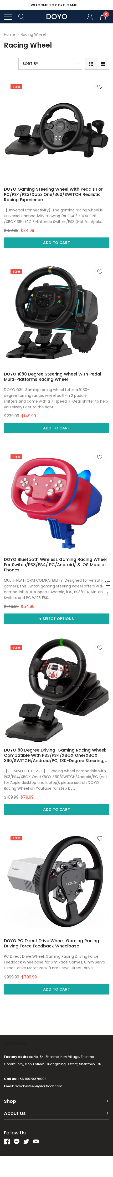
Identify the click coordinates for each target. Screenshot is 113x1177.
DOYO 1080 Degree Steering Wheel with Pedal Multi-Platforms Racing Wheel (52, 377)
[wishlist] (100, 87)
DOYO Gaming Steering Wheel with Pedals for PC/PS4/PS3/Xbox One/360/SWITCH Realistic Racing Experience (53, 194)
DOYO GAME (15, 1043)
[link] (56, 130)
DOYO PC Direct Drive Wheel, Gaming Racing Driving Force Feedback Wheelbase (51, 943)
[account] (90, 16)
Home (9, 34)
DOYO (56, 17)
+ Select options (56, 618)
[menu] (8, 17)
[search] (21, 16)
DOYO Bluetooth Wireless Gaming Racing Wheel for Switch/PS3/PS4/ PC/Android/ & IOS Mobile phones (55, 565)
